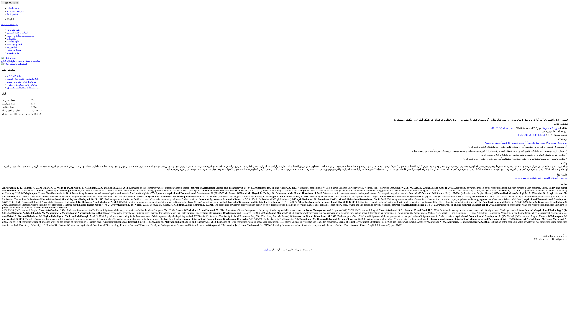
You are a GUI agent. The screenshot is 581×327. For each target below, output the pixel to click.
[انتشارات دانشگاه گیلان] (14, 64)
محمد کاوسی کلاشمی (513, 143)
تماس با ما (12, 14)
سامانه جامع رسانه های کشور (22, 84)
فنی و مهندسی (14, 44)
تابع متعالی (535, 178)
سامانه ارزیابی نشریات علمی (21, 82)
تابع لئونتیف (548, 178)
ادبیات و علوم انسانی (17, 32)
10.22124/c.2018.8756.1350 (531, 135)
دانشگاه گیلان (14, 76)
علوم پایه (11, 38)
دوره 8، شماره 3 (550, 128)
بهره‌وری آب (561, 178)
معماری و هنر (14, 50)
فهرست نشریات (15, 11)
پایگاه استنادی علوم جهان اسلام (23, 79)
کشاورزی (12, 47)
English (11, 19)
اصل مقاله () (502, 128)
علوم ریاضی (13, 41)
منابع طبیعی (13, 52)
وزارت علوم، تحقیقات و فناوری (23, 87)
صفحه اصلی (13, 8)
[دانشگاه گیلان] (9, 58)
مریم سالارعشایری (557, 143)
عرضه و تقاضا (522, 178)
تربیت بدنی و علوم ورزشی (20, 35)
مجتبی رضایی (493, 143)
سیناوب (267, 249)
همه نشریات (13, 29)
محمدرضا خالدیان (536, 143)
